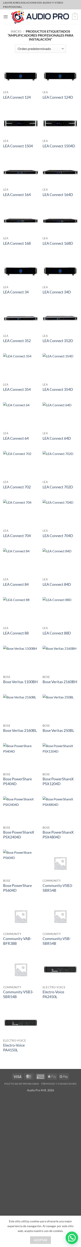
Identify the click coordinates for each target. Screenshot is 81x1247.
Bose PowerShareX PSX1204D (58, 781)
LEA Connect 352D (58, 341)
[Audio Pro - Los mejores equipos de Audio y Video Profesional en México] (40, 16)
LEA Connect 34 (16, 292)
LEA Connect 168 (17, 243)
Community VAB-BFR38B (17, 941)
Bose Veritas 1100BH (20, 682)
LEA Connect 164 (17, 194)
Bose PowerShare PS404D (17, 781)
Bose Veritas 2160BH (60, 682)
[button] (5, 16)
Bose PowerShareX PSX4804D (58, 834)
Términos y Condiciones (58, 1083)
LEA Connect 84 (16, 584)
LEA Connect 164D (58, 194)
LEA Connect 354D (58, 389)
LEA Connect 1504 (18, 146)
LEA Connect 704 (17, 536)
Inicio (16, 31)
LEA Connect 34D (57, 292)
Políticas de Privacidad (21, 1083)
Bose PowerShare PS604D (17, 888)
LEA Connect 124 (17, 97)
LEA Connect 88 (16, 633)
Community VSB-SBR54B (57, 941)
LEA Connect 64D (57, 438)
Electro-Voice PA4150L (14, 1047)
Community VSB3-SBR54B (58, 888)
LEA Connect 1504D (59, 146)
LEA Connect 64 (16, 438)
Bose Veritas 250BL (58, 730)
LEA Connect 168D (58, 243)
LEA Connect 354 (17, 389)
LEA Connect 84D (57, 584)
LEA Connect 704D (58, 536)
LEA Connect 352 (17, 341)
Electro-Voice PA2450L (53, 994)
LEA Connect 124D (58, 97)
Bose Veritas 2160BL (20, 730)
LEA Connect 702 (17, 487)
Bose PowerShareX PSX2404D (18, 834)
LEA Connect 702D (58, 487)
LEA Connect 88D (57, 633)
